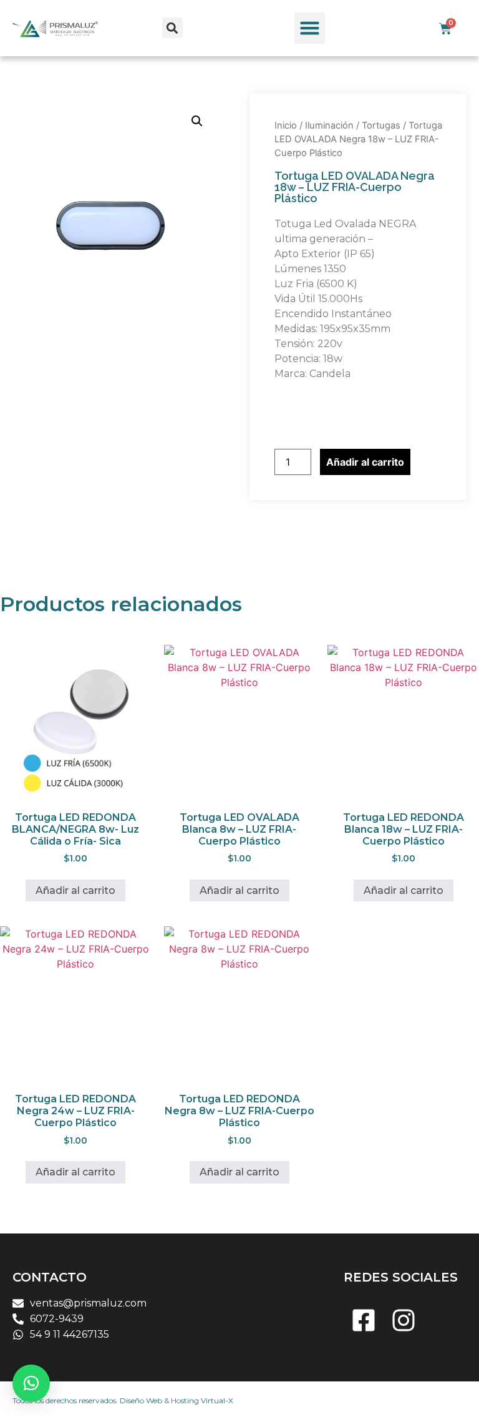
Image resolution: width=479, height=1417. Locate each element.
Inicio (285, 125)
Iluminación (329, 125)
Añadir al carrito (365, 462)
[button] (172, 27)
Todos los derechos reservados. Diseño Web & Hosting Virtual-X (122, 1400)
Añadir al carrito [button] (75, 890)
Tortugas (381, 125)
